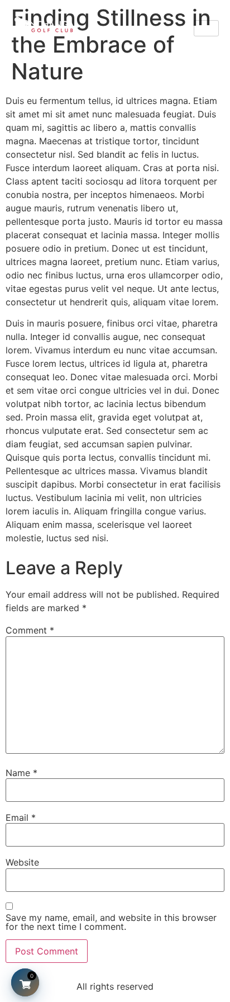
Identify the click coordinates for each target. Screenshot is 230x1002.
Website (22, 862)
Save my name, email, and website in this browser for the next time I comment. (111, 922)
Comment (30, 630)
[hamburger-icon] (206, 28)
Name (21, 772)
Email (21, 817)
